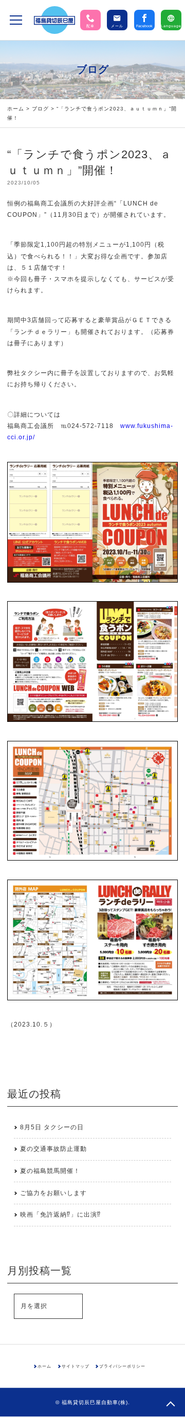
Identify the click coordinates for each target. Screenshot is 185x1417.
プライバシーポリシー (122, 1366)
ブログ (40, 108)
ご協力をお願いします (53, 1193)
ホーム (15, 108)
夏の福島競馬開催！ (50, 1170)
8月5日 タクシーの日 (52, 1127)
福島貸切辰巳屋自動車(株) (95, 1402)
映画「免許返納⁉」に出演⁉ (60, 1214)
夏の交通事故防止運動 (53, 1148)
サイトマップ (75, 1366)
